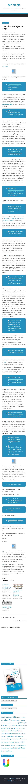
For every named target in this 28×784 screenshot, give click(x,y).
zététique (21, 748)
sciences (4, 745)
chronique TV (6, 720)
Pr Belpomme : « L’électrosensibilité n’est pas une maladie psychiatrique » (16, 190)
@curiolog (13, 32)
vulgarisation (13, 748)
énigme (4, 751)
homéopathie (9, 725)
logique (23, 728)
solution (20, 745)
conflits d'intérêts (14, 720)
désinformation (14, 723)
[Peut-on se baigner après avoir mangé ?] (7, 602)
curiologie (14, 5)
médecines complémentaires (14, 733)
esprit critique (22, 723)
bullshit (8, 717)
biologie (3, 717)
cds (14, 716)
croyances (21, 720)
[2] (5, 369)
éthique (9, 751)
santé (22, 741)
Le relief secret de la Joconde (14, 484)
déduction (7, 723)
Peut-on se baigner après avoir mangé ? (7, 606)
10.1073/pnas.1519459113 (16, 283)
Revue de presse (6, 23)
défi (10, 723)
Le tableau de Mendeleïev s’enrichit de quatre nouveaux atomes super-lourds (15, 85)
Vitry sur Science (5, 748)
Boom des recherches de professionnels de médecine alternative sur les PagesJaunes (15, 208)
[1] (7, 121)
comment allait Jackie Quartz (14, 227)
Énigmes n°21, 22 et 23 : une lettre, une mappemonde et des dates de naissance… (15, 500)
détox (5, 362)
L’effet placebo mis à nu (19, 621)
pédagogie (17, 742)
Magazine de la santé (6, 731)
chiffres (23, 717)
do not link (5, 66)
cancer (11, 717)
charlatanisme (18, 717)
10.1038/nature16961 (14, 454)
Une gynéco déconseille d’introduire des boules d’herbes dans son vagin (15, 379)
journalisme (14, 728)
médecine (4, 733)
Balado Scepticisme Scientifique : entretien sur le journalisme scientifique (17, 592)
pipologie (9, 739)
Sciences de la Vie (12, 745)
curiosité (3, 723)
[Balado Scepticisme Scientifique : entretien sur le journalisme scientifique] (18, 586)
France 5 (4, 725)
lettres (20, 728)
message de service (17, 731)
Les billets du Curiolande (9, 617)
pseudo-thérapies (9, 742)
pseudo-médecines (17, 739)
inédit (5, 728)
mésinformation (13, 736)
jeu (8, 728)
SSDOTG (24, 745)
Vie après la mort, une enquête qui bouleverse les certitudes (14, 112)
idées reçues (16, 725)
